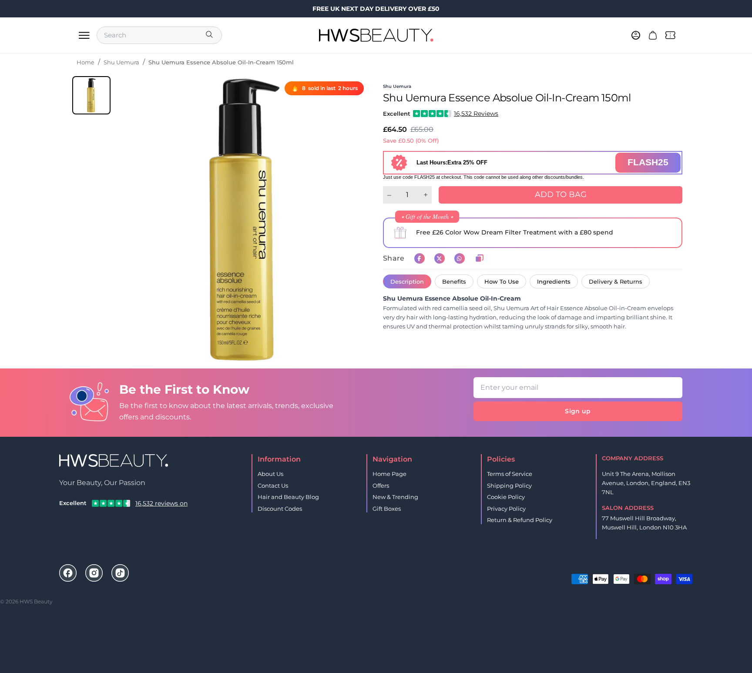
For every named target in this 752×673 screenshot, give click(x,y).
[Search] (210, 35)
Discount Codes (280, 508)
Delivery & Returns (615, 281)
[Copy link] (479, 258)
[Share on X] (439, 258)
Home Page (389, 473)
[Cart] (653, 35)
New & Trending (395, 496)
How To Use (501, 281)
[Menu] (84, 35)
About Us (270, 473)
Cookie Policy (506, 496)
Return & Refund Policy (519, 519)
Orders (618, 565)
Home (85, 62)
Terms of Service (509, 473)
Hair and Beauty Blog (288, 496)
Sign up (578, 411)
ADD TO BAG (561, 194)
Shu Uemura (121, 62)
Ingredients (554, 281)
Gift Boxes (387, 508)
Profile (646, 565)
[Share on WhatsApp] (459, 258)
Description (407, 281)
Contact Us (273, 485)
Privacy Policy (506, 508)
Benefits (454, 281)
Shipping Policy (509, 485)
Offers (381, 485)
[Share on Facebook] (419, 258)
